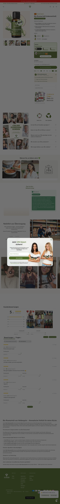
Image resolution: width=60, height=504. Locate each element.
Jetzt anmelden (19, 258)
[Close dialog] (51, 239)
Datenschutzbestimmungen (15, 263)
